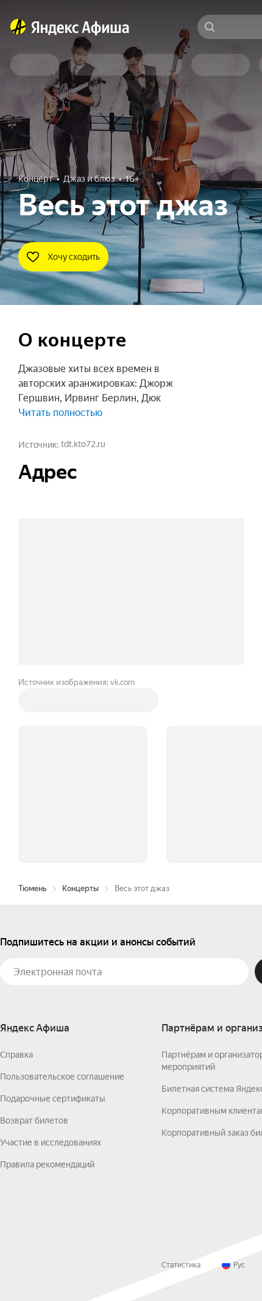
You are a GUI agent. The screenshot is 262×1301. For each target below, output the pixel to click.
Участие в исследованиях (50, 1142)
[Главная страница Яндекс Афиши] (18, 27)
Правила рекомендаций (47, 1164)
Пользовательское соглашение (62, 1076)
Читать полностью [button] (60, 412)
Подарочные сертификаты (52, 1098)
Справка (16, 1054)
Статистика (180, 1265)
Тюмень (32, 888)
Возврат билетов (34, 1120)
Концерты (80, 888)
